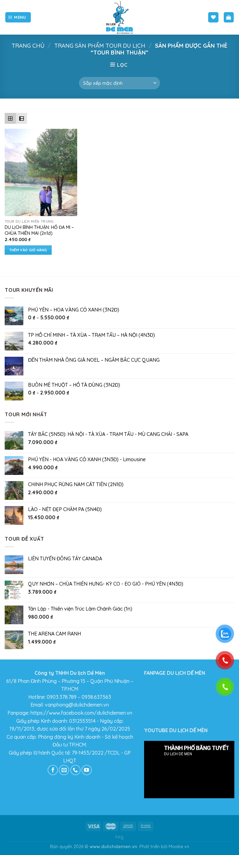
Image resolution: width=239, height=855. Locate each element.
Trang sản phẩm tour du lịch (99, 45)
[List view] (21, 118)
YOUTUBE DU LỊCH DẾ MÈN (176, 730)
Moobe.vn (179, 846)
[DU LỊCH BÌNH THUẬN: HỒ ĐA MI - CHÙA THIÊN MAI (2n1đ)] (41, 172)
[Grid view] (10, 118)
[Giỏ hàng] (229, 17)
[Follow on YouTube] (87, 770)
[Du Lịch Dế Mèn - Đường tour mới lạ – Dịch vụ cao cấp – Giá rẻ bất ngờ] (119, 17)
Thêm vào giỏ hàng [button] (28, 250)
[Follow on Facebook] (53, 770)
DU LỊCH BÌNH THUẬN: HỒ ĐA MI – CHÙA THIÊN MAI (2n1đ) (39, 230)
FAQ (119, 837)
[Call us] (75, 770)
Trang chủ (28, 45)
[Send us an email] (64, 770)
